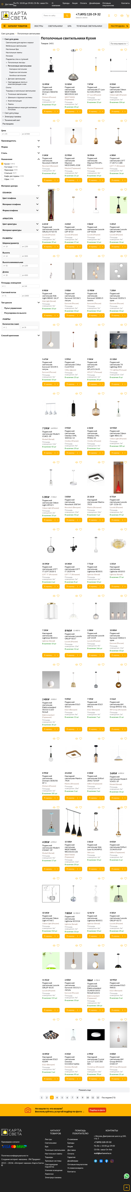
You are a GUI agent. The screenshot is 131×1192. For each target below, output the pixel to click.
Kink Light (48, 301)
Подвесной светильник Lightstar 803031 (94, 569)
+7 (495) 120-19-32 (88, 14)
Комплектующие (15, 101)
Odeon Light (118, 95)
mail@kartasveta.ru (102, 1153)
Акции (75, 3)
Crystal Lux (95, 1067)
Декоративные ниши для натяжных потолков (22, 108)
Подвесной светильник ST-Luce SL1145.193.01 (96, 89)
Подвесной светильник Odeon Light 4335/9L (118, 89)
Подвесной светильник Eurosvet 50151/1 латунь (73, 986)
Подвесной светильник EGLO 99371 (95, 704)
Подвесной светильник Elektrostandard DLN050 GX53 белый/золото (94, 988)
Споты (8, 87)
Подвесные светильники (18, 72)
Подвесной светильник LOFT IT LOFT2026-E (50, 569)
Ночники (9, 56)
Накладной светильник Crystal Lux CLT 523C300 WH (95, 1060)
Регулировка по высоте (15, 313)
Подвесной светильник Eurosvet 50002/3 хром (118, 636)
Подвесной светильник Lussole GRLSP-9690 (118, 229)
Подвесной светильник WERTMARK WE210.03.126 (71, 848)
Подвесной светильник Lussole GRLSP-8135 (50, 985)
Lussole (48, 235)
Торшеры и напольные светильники (21, 91)
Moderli (48, 439)
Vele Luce (90, 852)
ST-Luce (94, 95)
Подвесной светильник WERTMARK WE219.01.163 (71, 90)
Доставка (9, 4)
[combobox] (119, 43)
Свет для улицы (12, 113)
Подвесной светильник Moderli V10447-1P (50, 847)
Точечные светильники (89, 26)
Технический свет (12, 120)
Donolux (71, 1067)
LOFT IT (117, 166)
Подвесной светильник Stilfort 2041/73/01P (95, 778)
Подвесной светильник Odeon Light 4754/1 (50, 918)
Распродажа (118, 26)
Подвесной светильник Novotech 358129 (50, 160)
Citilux (70, 370)
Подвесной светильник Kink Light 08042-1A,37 (50, 295)
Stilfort (94, 784)
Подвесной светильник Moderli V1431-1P (118, 779)
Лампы (11, 104)
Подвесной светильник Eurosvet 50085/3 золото (95, 297)
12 (98, 1097)
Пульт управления (13, 308)
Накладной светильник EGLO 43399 (50, 1059)
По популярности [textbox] (118, 43)
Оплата (83, 3)
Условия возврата (75, 1168)
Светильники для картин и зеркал (20, 42)
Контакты (125, 3)
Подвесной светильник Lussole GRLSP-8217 (73, 636)
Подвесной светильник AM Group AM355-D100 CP (116, 1060)
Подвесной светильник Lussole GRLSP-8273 (118, 918)
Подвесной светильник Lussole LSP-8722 (73, 229)
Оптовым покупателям (108, 4)
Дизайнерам (94, 3)
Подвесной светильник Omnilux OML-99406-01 (93, 434)
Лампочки (49, 1174)
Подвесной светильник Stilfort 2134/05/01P (118, 847)
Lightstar (93, 574)
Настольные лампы (14, 52)
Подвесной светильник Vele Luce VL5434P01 (94, 847)
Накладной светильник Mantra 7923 (95, 502)
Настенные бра (12, 49)
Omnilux (71, 441)
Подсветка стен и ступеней (17, 59)
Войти (109, 16)
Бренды (66, 3)
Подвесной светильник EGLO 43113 (72, 704)
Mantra (94, 507)
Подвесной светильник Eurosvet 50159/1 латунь (50, 365)
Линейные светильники (17, 75)
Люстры (38, 26)
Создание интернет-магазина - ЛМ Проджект (20, 1159)
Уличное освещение (53, 1170)
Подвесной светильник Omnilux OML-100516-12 (71, 434)
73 (113, 1097)
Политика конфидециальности (14, 1155)
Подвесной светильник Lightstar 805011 (94, 918)
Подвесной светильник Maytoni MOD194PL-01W (72, 161)
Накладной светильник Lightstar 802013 (49, 635)
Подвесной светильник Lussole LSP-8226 (95, 229)
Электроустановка (13, 116)
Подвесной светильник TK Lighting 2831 (116, 364)
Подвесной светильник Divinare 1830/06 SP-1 (50, 779)
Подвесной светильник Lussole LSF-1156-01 (118, 502)
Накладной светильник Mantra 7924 (73, 778)
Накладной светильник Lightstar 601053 (117, 569)
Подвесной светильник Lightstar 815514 (72, 918)
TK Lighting (118, 370)
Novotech (50, 166)
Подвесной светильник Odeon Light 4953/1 (50, 502)
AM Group (118, 710)
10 (87, 1097)
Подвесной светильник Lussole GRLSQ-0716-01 (50, 229)
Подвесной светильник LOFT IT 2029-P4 (72, 569)
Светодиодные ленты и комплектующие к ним (17, 83)
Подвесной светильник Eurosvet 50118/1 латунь (73, 297)
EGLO (71, 710)
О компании (56, 4)
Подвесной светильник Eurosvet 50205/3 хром (118, 297)
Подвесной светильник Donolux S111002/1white (72, 1060)
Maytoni (72, 168)
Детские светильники (16, 79)
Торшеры (49, 1157)
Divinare (49, 97)
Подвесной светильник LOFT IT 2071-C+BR (117, 160)
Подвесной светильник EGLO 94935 (117, 985)
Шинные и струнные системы (20, 97)
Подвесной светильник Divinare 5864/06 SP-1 (50, 90)
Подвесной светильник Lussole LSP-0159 (95, 635)
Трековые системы (53, 1161)
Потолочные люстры (16, 62)
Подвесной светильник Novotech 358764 (72, 502)
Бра (69, 26)
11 (93, 1097)
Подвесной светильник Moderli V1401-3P (50, 433)
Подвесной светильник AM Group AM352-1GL (118, 704)
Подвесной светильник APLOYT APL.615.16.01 (93, 365)
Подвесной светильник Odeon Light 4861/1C (118, 433)
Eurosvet (71, 303)
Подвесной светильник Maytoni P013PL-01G (95, 161)
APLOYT (94, 372)
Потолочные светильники (28, 33)
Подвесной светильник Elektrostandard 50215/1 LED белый (49, 707)
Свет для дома (7, 33)
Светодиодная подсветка (51, 1165)
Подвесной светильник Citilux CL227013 (73, 364)
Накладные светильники (18, 69)
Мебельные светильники (16, 46)
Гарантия (71, 1157)
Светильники (55, 26)
